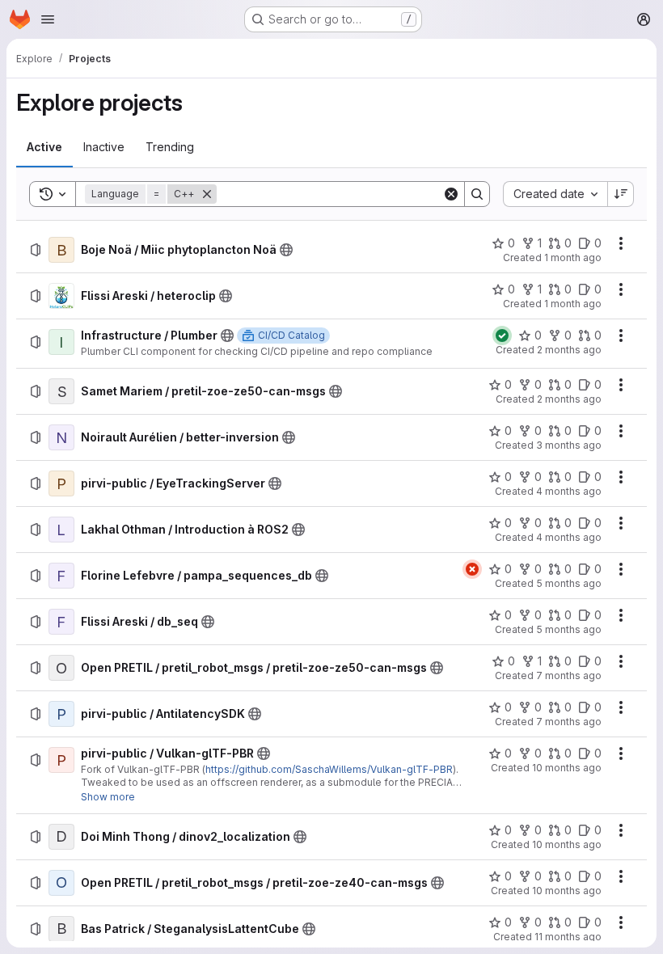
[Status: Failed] (472, 569)
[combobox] (555, 194)
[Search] (477, 194)
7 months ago (569, 675)
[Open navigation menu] (48, 19)
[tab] (44, 147)
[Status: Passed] (502, 335)
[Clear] (451, 194)
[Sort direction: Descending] (621, 194)
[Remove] (207, 194)
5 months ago (569, 583)
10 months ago (567, 768)
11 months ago (568, 937)
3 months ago (569, 445)
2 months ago (569, 350)
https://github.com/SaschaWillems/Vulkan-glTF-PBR (329, 769)
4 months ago (569, 491)
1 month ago (573, 257)
